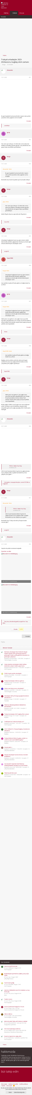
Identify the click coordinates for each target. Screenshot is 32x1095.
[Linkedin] (8, 1076)
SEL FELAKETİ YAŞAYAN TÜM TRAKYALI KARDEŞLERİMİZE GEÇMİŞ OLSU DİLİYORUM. (16, 764)
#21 (30, 77)
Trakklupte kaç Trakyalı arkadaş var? (14, 721)
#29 (30, 385)
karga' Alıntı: (6, 271)
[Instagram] (5, 1076)
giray (8, 132)
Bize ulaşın (4, 1084)
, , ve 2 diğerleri (16, 483)
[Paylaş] (27, 77)
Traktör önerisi (8, 999)
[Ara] (29, 13)
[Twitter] (18, 1076)
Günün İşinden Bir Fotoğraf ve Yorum (14, 1006)
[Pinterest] (11, 1076)
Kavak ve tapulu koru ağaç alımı (12, 1036)
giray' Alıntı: (6, 202)
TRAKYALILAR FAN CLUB (10, 773)
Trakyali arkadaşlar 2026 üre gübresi (14, 681)
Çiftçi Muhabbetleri (9, 750)
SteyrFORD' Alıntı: (7, 351)
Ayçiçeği (6, 701)
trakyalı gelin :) (8, 747)
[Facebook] (2, 1076)
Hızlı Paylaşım (8, 669)
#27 (30, 301)
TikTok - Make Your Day (15, 466)
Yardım (3, 1085)
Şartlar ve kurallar (13, 1084)
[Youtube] (21, 1076)
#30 (30, 426)
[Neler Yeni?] (26, 13)
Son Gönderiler (5, 962)
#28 (30, 346)
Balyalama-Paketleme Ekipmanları (13, 1032)
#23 (30, 164)
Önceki (15, 629)
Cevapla (28, 121)
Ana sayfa (9, 1085)
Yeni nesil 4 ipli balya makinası (12, 1029)
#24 (30, 196)
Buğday (6, 717)
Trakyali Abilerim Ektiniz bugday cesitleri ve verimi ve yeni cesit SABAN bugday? (15, 739)
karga (3, 64)
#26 (30, 265)
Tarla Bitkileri (7, 684)
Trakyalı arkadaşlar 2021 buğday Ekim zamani (16, 714)
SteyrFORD (10, 258)
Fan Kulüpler (7, 776)
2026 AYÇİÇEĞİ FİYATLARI (10, 966)
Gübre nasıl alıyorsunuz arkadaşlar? (14, 688)
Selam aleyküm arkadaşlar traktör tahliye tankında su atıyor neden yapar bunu (15, 665)
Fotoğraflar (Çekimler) (10, 1024)
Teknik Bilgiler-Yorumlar (10, 660)
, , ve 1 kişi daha (15, 622)
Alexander (10, 70)
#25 (30, 236)
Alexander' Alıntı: (7, 169)
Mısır (5, 995)
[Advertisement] (16, 36)
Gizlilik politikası (23, 1084)
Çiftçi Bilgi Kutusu (8, 978)
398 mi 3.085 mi (8, 1014)
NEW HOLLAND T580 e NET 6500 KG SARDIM (15, 1021)
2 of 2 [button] (21, 629)
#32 (30, 544)
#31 (30, 498)
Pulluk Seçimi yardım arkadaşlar (13, 673)
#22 (30, 139)
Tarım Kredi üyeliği (9, 983)
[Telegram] (15, 1076)
